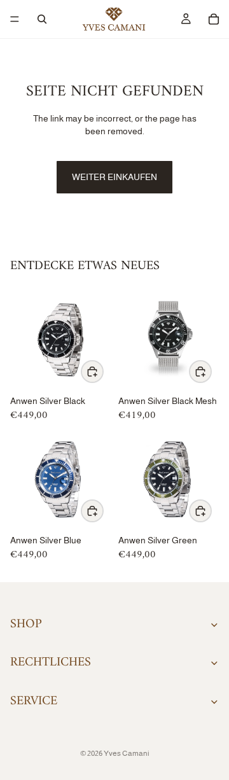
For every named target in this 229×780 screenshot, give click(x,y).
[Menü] (14, 19)
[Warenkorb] (214, 19)
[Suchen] (42, 19)
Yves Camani (126, 753)
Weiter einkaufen (114, 177)
